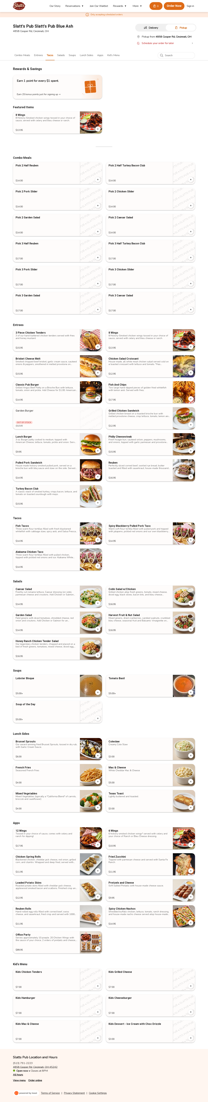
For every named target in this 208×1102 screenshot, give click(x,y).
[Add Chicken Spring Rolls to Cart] (97, 870)
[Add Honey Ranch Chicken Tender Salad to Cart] (97, 655)
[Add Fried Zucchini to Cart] (190, 870)
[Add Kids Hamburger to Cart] (97, 1012)
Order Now (174, 6)
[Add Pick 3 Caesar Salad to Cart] (190, 309)
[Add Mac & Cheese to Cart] (190, 781)
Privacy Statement (74, 1093)
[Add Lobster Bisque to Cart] (97, 692)
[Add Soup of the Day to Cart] (97, 718)
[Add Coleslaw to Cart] (190, 755)
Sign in (190, 6)
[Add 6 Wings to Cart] (190, 844)
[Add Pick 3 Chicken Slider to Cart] (190, 283)
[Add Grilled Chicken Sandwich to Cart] (190, 424)
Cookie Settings (98, 1093)
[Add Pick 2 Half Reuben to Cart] (97, 179)
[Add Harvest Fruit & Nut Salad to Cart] (190, 629)
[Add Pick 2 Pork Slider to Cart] (97, 205)
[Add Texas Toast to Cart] (190, 807)
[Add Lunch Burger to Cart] (97, 450)
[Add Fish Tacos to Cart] (97, 540)
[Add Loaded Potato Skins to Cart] (97, 896)
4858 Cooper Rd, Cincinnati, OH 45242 (35, 1067)
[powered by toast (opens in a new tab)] (26, 1093)
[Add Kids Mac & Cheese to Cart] (97, 1038)
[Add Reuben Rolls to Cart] (97, 922)
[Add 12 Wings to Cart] (97, 844)
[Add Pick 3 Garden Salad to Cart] (97, 309)
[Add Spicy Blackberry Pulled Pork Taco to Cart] (190, 540)
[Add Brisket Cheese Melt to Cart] (97, 372)
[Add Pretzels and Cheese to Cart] (190, 896)
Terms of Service (50, 1093)
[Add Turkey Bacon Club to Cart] (97, 502)
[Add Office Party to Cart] (97, 948)
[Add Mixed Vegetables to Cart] (97, 807)
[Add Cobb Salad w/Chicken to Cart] (190, 603)
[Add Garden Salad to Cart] (97, 629)
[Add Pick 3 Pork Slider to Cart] (97, 283)
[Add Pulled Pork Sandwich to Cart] (97, 476)
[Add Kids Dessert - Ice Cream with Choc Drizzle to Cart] (190, 1038)
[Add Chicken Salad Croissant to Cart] (190, 372)
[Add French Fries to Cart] (97, 781)
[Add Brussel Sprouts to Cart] (97, 755)
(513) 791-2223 (23, 1063)
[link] (22, 55)
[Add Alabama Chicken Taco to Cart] (97, 566)
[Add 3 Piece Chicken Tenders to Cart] (97, 346)
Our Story (55, 6)
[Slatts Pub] (19, 6)
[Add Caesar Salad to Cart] (97, 603)
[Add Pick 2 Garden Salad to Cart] (97, 231)
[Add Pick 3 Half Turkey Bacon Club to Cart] (190, 257)
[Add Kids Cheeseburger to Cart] (190, 1012)
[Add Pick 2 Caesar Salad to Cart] (190, 231)
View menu (19, 1080)
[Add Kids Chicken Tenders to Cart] (97, 986)
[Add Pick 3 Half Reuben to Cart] (97, 257)
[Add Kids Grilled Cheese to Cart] (190, 986)
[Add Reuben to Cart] (190, 476)
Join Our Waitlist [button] (99, 6)
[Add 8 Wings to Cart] (97, 129)
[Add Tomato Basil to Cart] (190, 692)
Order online (35, 1080)
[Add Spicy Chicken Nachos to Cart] (190, 922)
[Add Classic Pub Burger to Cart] (97, 398)
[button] (75, 6)
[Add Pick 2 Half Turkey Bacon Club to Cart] (190, 179)
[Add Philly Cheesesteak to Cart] (190, 450)
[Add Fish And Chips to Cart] (190, 398)
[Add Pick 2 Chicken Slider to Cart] (190, 205)
